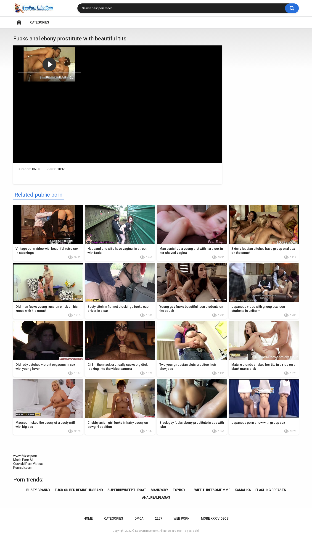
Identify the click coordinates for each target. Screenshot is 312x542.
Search (292, 8)
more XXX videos (215, 518)
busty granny (38, 490)
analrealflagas (156, 497)
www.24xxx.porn (25, 456)
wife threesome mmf (212, 490)
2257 (158, 518)
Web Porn (182, 518)
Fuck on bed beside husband (79, 490)
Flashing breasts (270, 490)
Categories (39, 22)
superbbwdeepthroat (127, 490)
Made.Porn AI (23, 460)
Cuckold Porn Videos (28, 464)
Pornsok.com (22, 467)
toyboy (179, 490)
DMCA (139, 518)
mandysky (159, 490)
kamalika (243, 490)
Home (19, 22)
